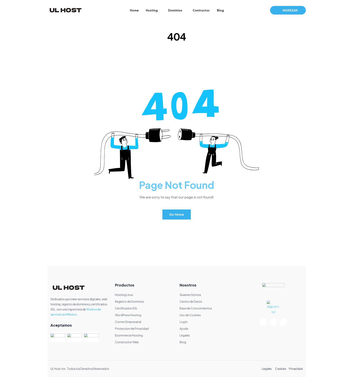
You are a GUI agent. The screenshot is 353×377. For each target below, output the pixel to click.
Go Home (176, 214)
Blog (220, 10)
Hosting (152, 10)
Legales (267, 368)
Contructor (201, 10)
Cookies (280, 368)
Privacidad (296, 368)
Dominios (175, 10)
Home (134, 10)
